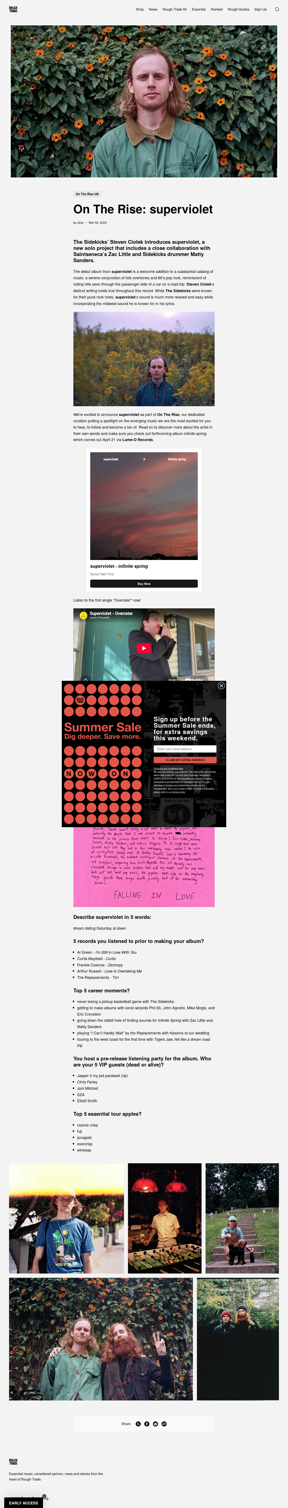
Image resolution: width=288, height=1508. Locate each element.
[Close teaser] (44, 1496)
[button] (23, 1502)
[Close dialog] (221, 685)
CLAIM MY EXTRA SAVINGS (185, 760)
